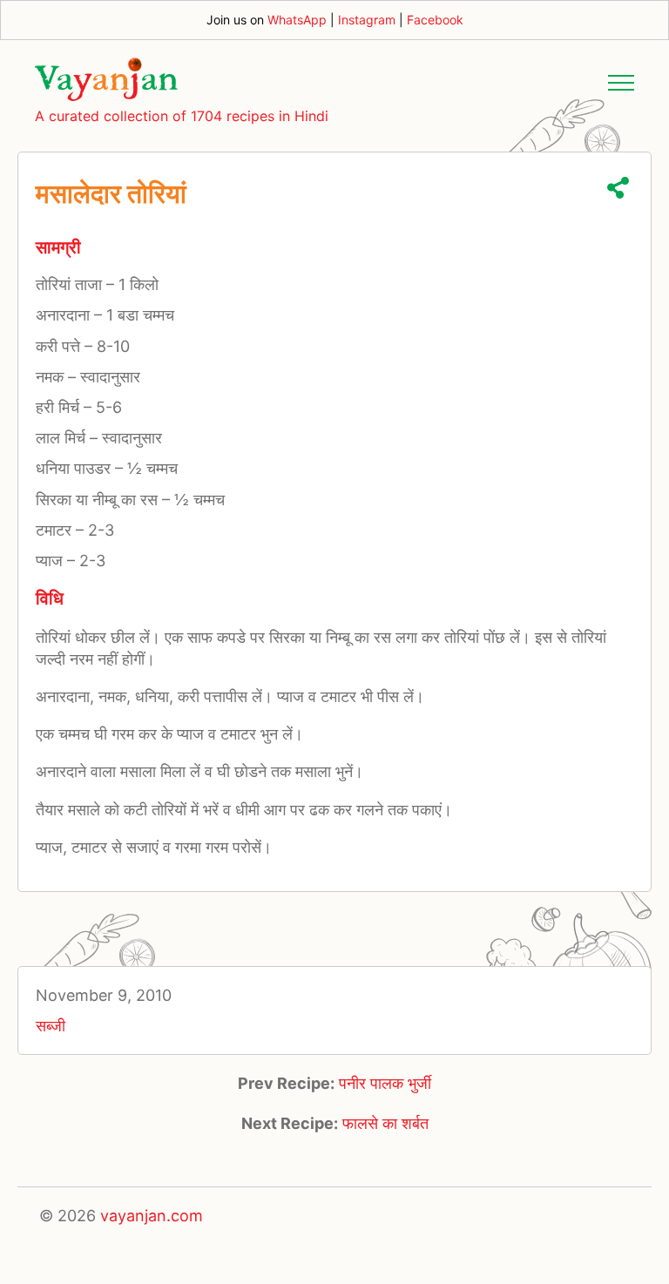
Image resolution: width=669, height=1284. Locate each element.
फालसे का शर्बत (385, 1123)
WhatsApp (297, 19)
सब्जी (50, 1026)
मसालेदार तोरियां (111, 193)
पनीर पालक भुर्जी (385, 1083)
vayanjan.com (151, 1215)
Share (618, 188)
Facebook (435, 19)
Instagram (366, 19)
